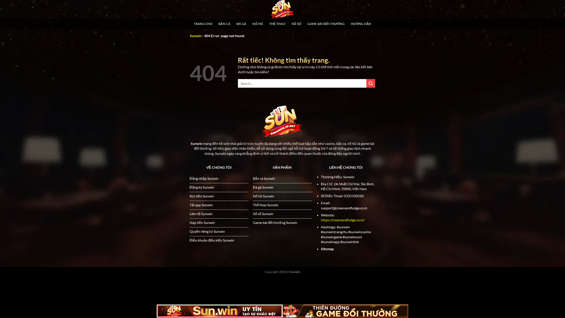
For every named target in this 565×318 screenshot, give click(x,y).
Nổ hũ (257, 24)
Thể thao (277, 24)
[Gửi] (370, 83)
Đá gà (241, 24)
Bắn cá (224, 24)
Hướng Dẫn (361, 24)
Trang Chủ (203, 24)
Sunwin (196, 36)
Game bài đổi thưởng (325, 24)
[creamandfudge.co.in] (282, 9)
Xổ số (296, 24)
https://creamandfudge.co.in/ (343, 220)
